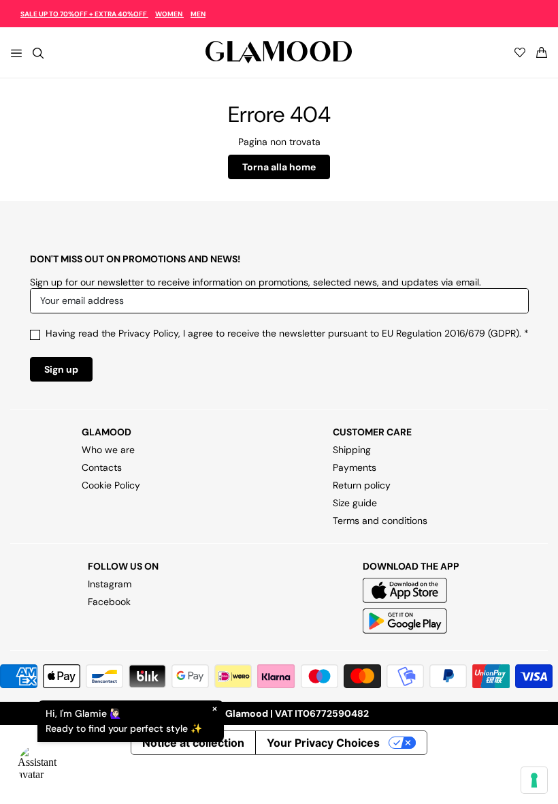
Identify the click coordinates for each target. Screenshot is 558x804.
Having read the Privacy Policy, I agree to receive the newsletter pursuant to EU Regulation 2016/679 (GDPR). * (287, 333)
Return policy (362, 485)
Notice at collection (193, 742)
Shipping (352, 450)
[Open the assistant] (38, 766)
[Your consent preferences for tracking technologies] (534, 780)
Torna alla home (279, 167)
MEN (198, 14)
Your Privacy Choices (323, 742)
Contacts (102, 467)
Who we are (108, 450)
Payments (354, 467)
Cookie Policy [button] (111, 485)
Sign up (61, 369)
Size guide (355, 503)
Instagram (109, 584)
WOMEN (169, 14)
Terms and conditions (380, 520)
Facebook (109, 602)
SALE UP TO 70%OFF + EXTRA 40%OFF (84, 14)
